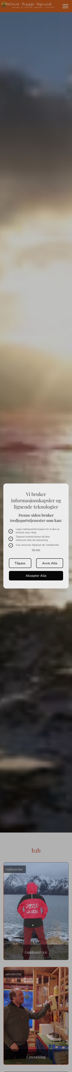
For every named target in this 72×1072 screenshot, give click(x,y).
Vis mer (36, 549)
